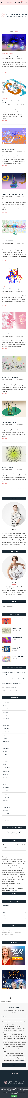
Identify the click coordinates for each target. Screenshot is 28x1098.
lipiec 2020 (5, 777)
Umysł (14, 918)
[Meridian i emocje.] (14, 454)
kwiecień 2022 (6, 708)
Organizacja (17, 932)
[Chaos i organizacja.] (6, 659)
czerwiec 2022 (6, 702)
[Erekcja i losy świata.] (14, 136)
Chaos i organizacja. (18, 656)
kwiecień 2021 (6, 748)
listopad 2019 (6, 804)
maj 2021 (5, 745)
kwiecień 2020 (6, 787)
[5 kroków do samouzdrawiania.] (14, 320)
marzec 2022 (5, 712)
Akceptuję (14, 1096)
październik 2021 (6, 728)
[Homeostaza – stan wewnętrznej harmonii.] (14, 87)
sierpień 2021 (6, 735)
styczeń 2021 (6, 758)
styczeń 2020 (6, 797)
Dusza (7, 53)
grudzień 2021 (6, 722)
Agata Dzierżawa (9, 58)
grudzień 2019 (6, 800)
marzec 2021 (5, 751)
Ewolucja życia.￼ (17, 628)
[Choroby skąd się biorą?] (14, 409)
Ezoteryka (14, 930)
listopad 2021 (6, 725)
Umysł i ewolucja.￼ (17, 637)
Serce (11, 53)
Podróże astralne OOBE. (15, 683)
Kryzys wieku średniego (7, 932)
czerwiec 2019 (6, 820)
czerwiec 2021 (6, 741)
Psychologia (5, 934)
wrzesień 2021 (6, 731)
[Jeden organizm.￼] (6, 621)
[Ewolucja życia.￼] (6, 630)
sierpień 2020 (6, 774)
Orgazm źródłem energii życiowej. (12, 194)
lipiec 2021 (5, 738)
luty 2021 (5, 754)
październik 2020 (6, 768)
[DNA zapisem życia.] (14, 227)
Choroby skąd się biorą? (9, 422)
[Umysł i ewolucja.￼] (6, 640)
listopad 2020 (6, 764)
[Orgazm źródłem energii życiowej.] (14, 181)
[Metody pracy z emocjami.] (14, 364)
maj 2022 (5, 705)
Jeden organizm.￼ (17, 619)
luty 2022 (5, 715)
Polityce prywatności (13, 890)
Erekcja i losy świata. (8, 149)
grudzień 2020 (6, 761)
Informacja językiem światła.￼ (18, 647)
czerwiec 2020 (6, 781)
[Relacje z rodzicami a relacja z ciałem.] (14, 275)
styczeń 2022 (6, 718)
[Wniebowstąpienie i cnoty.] (14, 42)
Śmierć (11, 934)
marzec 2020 (5, 791)
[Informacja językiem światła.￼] (6, 649)
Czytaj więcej (4, 72)
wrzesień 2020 (6, 771)
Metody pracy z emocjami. (10, 377)
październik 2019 (6, 807)
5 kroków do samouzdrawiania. (11, 334)
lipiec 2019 (5, 817)
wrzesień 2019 (6, 810)
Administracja (14, 905)
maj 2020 (5, 784)
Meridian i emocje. (7, 467)
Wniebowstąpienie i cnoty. (10, 56)
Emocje (8, 930)
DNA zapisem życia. (8, 240)
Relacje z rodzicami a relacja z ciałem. (13, 289)
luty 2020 (5, 794)
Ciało (3, 53)
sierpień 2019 (6, 813)
